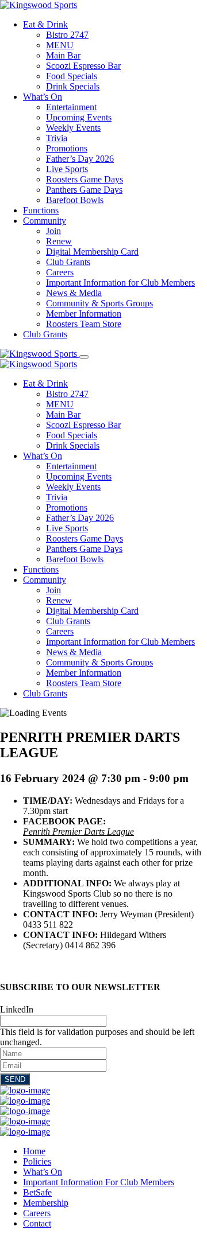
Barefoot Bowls (74, 200)
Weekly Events (73, 128)
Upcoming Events (79, 117)
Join (53, 231)
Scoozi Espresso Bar (83, 66)
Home (34, 1151)
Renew (59, 241)
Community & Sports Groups (99, 303)
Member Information (83, 313)
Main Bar (63, 55)
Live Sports (67, 169)
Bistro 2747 (67, 35)
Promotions (66, 148)
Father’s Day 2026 (80, 158)
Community (44, 220)
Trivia (56, 138)
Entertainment (71, 107)
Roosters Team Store (83, 324)
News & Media (74, 293)
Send (15, 1079)
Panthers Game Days (84, 189)
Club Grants (68, 262)
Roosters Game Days (84, 179)
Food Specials (71, 76)
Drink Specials (72, 86)
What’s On (42, 97)
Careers (60, 272)
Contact (37, 1223)
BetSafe (37, 1192)
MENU (60, 45)
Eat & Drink (45, 24)
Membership (45, 1203)
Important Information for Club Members (120, 282)
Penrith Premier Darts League (78, 831)
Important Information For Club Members (98, 1182)
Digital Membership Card (92, 251)
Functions (41, 210)
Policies (37, 1161)
